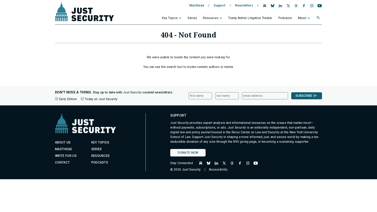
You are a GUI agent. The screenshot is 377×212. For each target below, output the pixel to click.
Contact (62, 162)
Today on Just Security (101, 99)
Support (219, 5)
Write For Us (66, 156)
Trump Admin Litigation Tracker (250, 18)
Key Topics (170, 18)
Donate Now (188, 152)
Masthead (196, 5)
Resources (210, 18)
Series (192, 18)
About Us (63, 142)
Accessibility (218, 169)
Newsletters (244, 5)
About (302, 18)
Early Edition (68, 99)
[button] (318, 18)
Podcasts (285, 18)
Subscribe (304, 96)
